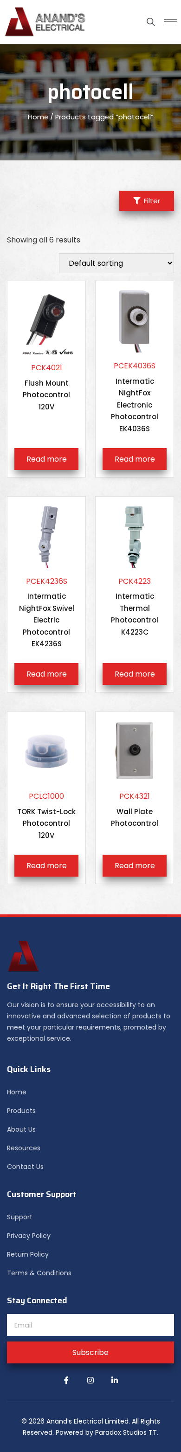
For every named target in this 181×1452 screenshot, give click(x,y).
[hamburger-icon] (170, 21)
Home (38, 117)
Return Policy (28, 1254)
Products (21, 1110)
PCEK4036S (134, 397)
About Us (21, 1129)
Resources (23, 1148)
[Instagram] (90, 1380)
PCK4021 (46, 387)
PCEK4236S (46, 612)
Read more (46, 459)
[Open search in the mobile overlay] (150, 22)
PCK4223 (134, 606)
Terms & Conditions (39, 1273)
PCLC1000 (46, 815)
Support (19, 1217)
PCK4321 (134, 809)
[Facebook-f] (66, 1380)
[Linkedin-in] (114, 1380)
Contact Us (25, 1166)
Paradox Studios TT (126, 1432)
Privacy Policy (29, 1235)
